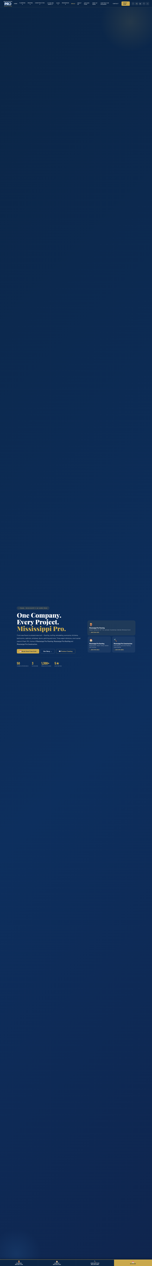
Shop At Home (95, 3)
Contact (116, 3)
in (147, 3)
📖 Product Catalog (65, 651)
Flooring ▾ (22, 3)
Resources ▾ (65, 3)
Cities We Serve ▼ (50, 3)
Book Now (125, 3)
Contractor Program (105, 3)
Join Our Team (86, 3)
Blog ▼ (58, 3)
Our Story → (47, 651)
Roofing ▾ (30, 3)
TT (144, 3)
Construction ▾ (40, 3)
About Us (79, 3)
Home (15, 3)
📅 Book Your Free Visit (28, 651)
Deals (73, 3)
